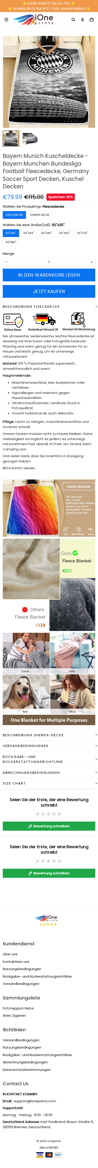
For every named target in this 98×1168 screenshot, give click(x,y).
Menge (8, 253)
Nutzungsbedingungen (22, 968)
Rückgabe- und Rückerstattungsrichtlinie (37, 976)
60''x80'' (11, 242)
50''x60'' (64, 233)
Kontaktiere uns (16, 961)
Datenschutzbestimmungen (27, 1069)
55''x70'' (82, 233)
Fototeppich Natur (18, 1008)
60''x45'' (46, 233)
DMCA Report (49, 1148)
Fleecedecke (53, 206)
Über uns (10, 954)
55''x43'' (28, 233)
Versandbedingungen (21, 983)
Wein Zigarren (14, 1015)
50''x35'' (58, 224)
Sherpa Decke (39, 215)
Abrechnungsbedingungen (25, 1062)
